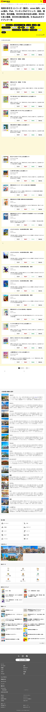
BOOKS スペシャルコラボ (6, 29)
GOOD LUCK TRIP (4, 692)
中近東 (27, 534)
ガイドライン (25, 697)
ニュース (2, 683)
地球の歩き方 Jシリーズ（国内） (19, 25)
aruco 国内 (34, 25)
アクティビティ (8, 581)
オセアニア (28, 527)
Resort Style (14, 27)
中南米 (5, 527)
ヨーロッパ (6, 523)
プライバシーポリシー (27, 695)
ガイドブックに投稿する (27, 698)
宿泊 (38, 570)
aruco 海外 (28, 25)
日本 (27, 538)
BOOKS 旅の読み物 (33, 29)
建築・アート (23, 570)
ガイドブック (5, 4)
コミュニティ (3, 688)
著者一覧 (2, 686)
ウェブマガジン (4, 677)
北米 (27, 523)
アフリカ (5, 538)
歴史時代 (27, 27)
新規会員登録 (4, 689)
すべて (3, 25)
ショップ (37, 581)
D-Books (3, 32)
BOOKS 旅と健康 (25, 29)
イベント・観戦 (8, 575)
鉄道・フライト (23, 581)
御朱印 (23, 27)
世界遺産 (23, 575)
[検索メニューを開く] (41, 1)
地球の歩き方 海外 (9, 25)
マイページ (26, 689)
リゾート (28, 531)
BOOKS (39, 29)
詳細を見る (40, 54)
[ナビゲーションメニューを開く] (44, 1)
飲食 (8, 570)
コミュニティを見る (23, 659)
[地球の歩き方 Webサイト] (5, 1)
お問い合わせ (25, 700)
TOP (1, 4)
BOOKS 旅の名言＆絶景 (17, 29)
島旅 (19, 27)
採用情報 (2, 700)
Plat (39, 25)
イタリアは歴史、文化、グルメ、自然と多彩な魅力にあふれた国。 (22, 397)
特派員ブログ (3, 679)
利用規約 (2, 697)
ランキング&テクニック (6, 27)
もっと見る (42, 643)
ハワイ (5, 531)
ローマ (36, 397)
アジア (5, 534)
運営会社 (2, 695)
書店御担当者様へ (4, 698)
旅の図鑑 (32, 27)
